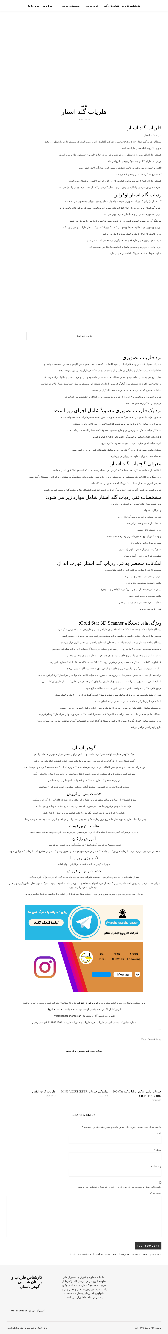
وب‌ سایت (156, 1166)
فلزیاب (84, 105)
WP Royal (139, 1327)
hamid (151, 1039)
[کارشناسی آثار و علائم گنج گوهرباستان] (149, 6)
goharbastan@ (55, 1009)
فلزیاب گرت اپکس (43, 1091)
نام (159, 1133)
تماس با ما (33, 5)
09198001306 (19, 1310)
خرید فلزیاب (91, 5)
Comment (155, 1193)
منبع (159, 1029)
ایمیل (157, 1149)
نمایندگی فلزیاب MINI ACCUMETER (84, 1091)
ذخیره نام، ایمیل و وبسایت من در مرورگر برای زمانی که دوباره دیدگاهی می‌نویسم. (119, 1186)
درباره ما (47, 5)
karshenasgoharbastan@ (67, 1015)
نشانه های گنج (111, 5)
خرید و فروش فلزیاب (87, 1002)
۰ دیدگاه (143, 1039)
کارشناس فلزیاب (131, 5)
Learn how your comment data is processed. (114, 1254)
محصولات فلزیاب (71, 5)
